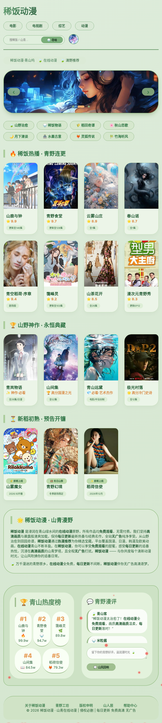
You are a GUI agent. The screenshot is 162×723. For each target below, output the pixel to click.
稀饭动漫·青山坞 (22, 60)
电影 (12, 26)
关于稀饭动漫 (35, 705)
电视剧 (37, 26)
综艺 (61, 26)
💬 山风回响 (101, 667)
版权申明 (86, 705)
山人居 (108, 705)
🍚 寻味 (52, 40)
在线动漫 (50, 60)
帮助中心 (130, 705)
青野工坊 (62, 705)
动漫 (84, 26)
